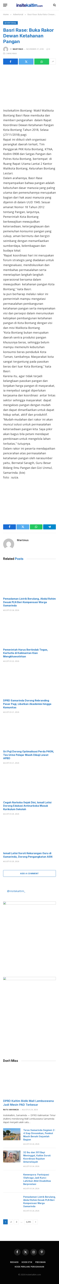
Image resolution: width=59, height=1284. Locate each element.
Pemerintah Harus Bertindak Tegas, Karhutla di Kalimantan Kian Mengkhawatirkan (25, 653)
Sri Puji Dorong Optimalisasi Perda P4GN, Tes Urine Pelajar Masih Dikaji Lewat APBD (28, 755)
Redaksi (14, 1262)
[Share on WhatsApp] (41, 62)
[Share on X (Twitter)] (26, 62)
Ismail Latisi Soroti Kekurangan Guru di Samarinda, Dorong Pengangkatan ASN (27, 855)
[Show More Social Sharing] (53, 62)
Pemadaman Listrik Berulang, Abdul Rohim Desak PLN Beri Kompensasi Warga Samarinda (29, 602)
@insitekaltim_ (16, 891)
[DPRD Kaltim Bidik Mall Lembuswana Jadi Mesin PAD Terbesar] (29, 1081)
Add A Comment (29, 873)
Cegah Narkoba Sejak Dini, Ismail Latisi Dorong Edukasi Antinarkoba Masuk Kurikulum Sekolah (27, 806)
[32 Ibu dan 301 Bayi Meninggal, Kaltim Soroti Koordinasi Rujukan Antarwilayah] (11, 1156)
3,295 (28, 1221)
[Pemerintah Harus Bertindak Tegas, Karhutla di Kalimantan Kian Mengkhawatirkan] (29, 630)
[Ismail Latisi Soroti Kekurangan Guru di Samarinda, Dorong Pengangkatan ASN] (29, 834)
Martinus (18, 49)
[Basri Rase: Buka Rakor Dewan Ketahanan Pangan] (29, 85)
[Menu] (5, 5)
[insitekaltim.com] (29, 5)
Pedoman (40, 1262)
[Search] (54, 5)
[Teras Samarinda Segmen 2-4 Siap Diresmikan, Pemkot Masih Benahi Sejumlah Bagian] (11, 1134)
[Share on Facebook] (10, 62)
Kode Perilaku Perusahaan (29, 1266)
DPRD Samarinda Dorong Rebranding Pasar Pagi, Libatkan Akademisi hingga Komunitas (27, 704)
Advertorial (10, 23)
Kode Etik (27, 1262)
